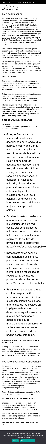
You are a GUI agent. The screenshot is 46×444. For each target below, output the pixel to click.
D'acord (15, 441)
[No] (43, 437)
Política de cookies (27, 441)
